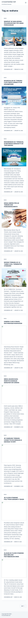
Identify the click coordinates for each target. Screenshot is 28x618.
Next (22, 606)
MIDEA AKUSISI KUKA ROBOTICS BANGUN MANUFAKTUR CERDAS (11, 380)
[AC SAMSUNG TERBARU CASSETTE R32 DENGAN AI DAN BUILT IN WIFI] (14, 453)
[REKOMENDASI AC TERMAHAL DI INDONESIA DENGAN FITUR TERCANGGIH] (14, 157)
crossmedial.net (9, 2)
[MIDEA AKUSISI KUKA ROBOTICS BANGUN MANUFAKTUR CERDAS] (14, 394)
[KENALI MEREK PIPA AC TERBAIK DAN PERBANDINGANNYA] (14, 218)
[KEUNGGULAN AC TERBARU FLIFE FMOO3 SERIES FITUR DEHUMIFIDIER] (14, 96)
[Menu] (25, 2)
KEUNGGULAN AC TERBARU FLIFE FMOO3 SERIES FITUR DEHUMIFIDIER (13, 82)
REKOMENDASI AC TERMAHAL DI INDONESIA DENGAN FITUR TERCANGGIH (14, 143)
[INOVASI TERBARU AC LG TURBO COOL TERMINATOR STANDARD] (14, 277)
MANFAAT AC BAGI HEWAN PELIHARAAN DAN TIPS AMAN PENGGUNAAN (13, 23)
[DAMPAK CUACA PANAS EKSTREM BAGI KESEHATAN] (14, 335)
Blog (5, 18)
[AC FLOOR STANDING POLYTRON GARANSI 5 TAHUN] (14, 511)
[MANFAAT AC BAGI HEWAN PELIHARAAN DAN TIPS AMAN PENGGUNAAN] (14, 36)
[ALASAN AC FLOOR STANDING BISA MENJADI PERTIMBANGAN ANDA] (14, 568)
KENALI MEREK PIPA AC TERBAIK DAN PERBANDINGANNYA (11, 204)
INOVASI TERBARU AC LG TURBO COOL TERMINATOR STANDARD (13, 264)
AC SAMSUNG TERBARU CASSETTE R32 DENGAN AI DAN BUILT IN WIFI (13, 440)
